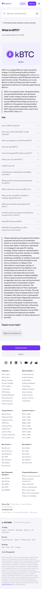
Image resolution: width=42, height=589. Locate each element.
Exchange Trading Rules (21, 512)
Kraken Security (28, 374)
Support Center (28, 398)
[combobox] (20, 13)
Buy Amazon (26, 457)
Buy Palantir (26, 460)
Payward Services (7, 540)
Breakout (27, 530)
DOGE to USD (27, 429)
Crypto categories (8, 435)
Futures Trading (7, 383)
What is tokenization (29, 487)
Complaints (26, 401)
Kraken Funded (7, 404)
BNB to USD (26, 423)
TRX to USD (26, 435)
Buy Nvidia (26, 448)
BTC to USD (26, 414)
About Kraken (28, 371)
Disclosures (33, 512)
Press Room (26, 386)
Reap (33, 540)
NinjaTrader (19, 530)
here (20, 111)
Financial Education (30, 472)
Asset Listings (27, 392)
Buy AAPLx (6, 484)
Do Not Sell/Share (7, 507)
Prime (8, 547)
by (7, 522)
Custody (17, 547)
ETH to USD (26, 417)
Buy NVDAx (6, 478)
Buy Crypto (6, 374)
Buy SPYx (5, 487)
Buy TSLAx (6, 481)
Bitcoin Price (6, 414)
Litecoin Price (6, 432)
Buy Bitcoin (6, 448)
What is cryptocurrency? (31, 476)
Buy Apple (25, 454)
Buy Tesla (25, 451)
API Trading (6, 392)
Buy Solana (6, 463)
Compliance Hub (7, 510)
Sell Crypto (6, 377)
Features (6, 371)
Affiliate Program (28, 389)
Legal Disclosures (7, 584)
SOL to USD (26, 426)
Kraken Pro (11, 530)
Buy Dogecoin (7, 454)
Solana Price (6, 429)
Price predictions (8, 438)
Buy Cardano (6, 460)
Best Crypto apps (28, 490)
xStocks (16, 540)
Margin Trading (7, 380)
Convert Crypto (28, 410)
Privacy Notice (15, 504)
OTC (12, 547)
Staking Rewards (8, 395)
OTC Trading (6, 386)
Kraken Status (27, 395)
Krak (3, 547)
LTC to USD (26, 438)
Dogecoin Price (7, 420)
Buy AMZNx (6, 490)
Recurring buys (7, 398)
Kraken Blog (26, 380)
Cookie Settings (26, 504)
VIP (32, 530)
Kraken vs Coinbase (29, 496)
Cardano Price (7, 426)
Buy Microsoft (27, 463)
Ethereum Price (7, 417)
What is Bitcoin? (28, 484)
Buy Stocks (27, 444)
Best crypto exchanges (30, 493)
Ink (38, 75)
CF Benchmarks (26, 540)
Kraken (4, 530)
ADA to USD (26, 432)
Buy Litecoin (6, 466)
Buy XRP (5, 457)
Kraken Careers (27, 377)
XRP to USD (26, 420)
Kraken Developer (28, 383)
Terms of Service (7, 512)
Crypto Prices (7, 410)
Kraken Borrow (7, 401)
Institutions (6, 389)
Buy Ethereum (7, 451)
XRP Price (5, 423)
